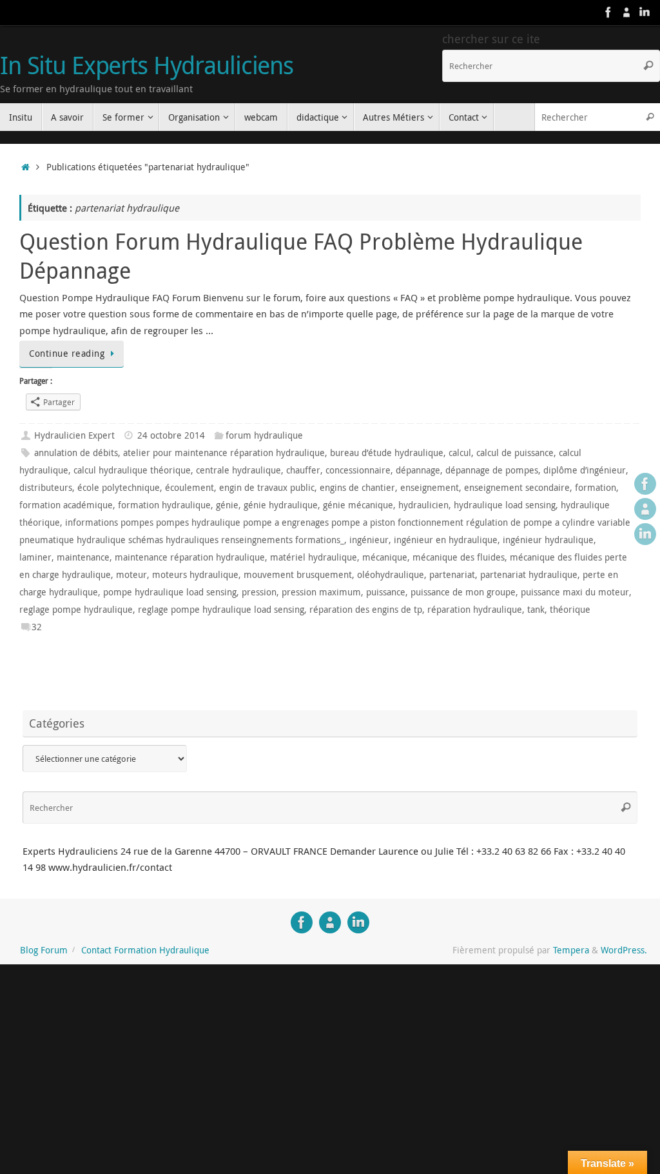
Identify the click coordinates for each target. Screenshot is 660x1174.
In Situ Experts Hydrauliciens (146, 65)
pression (259, 592)
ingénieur (369, 540)
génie (227, 505)
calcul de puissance (515, 453)
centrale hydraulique (238, 470)
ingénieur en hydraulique (446, 540)
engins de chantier (357, 487)
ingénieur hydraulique (548, 540)
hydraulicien (423, 505)
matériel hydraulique (313, 557)
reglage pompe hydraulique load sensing (221, 609)
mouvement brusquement (298, 575)
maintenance (83, 557)
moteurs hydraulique (195, 575)
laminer (35, 557)
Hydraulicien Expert (74, 435)
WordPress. (624, 950)
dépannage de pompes (491, 470)
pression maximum (321, 592)
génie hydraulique (281, 505)
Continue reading (66, 353)
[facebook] (608, 12)
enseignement (429, 487)
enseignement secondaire (517, 487)
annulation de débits (76, 453)
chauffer (303, 470)
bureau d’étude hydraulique (386, 453)
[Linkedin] (645, 12)
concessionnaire (358, 470)
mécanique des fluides (458, 557)
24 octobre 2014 (171, 435)
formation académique (66, 505)
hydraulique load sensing (505, 505)
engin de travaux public (267, 487)
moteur (131, 575)
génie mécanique (358, 505)
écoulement (189, 487)
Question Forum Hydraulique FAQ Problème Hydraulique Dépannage (301, 255)
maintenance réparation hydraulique (190, 557)
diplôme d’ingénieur (584, 470)
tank (536, 609)
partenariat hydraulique (529, 575)
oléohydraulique (390, 575)
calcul (460, 453)
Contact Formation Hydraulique (145, 950)
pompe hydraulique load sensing (170, 592)
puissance (385, 592)
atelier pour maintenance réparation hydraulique (224, 453)
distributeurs (45, 487)
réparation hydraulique (474, 609)
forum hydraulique (264, 435)
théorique (570, 609)
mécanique (384, 557)
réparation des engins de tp (365, 609)
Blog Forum (44, 950)
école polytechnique (118, 487)
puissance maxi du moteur (575, 592)
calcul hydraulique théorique (132, 470)
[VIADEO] (626, 12)
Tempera (571, 950)
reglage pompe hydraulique (76, 609)
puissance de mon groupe (463, 592)
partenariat (452, 575)
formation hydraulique (164, 505)
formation (595, 487)
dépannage (418, 470)
